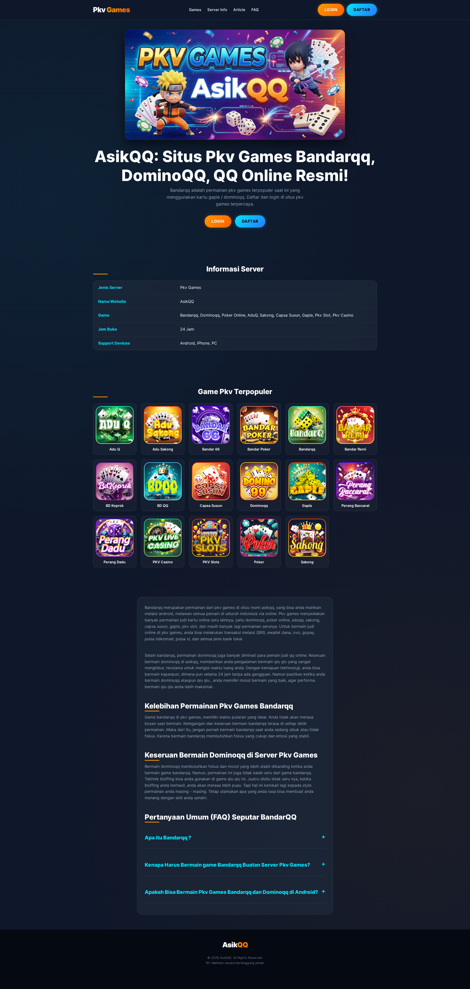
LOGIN (218, 221)
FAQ (255, 9)
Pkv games (289, 613)
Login (331, 9)
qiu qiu (280, 661)
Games (195, 9)
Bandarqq (154, 607)
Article (239, 9)
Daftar (361, 9)
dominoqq (170, 680)
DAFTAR (250, 221)
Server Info (217, 9)
